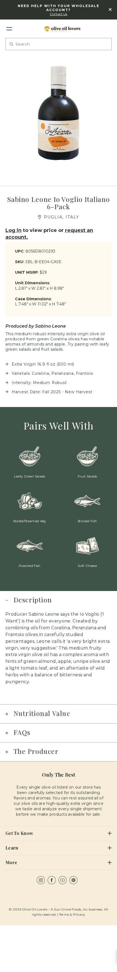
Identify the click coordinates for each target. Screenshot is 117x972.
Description (33, 599)
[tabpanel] (58, 113)
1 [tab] (59, 175)
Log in (13, 230)
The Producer (36, 751)
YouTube (63, 880)
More (11, 862)
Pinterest (73, 880)
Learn (11, 848)
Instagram (41, 880)
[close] (110, 10)
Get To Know (19, 833)
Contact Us (58, 14)
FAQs (22, 732)
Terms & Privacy (72, 914)
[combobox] (58, 44)
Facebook (52, 880)
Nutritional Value (42, 713)
